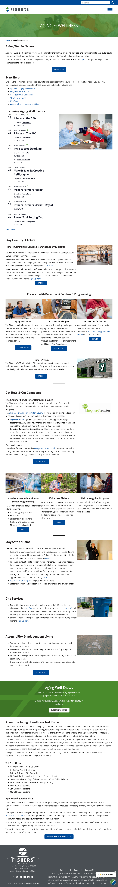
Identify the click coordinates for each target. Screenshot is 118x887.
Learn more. (49, 265)
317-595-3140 (65, 608)
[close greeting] (115, 872)
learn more (41, 461)
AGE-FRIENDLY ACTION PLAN (59, 836)
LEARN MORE (23, 347)
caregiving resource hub (44, 448)
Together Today (17, 419)
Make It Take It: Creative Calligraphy (29, 172)
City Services (15, 101)
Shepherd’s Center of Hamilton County (26, 412)
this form (29, 608)
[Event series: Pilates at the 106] (27, 115)
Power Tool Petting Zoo (28, 217)
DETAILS (41, 283)
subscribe (59, 69)
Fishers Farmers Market (28, 190)
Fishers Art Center (28, 179)
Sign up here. (23, 620)
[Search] (113, 3)
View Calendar (11, 230)
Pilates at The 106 (25, 133)
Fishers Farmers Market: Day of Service (33, 207)
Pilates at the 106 (25, 118)
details (94, 339)
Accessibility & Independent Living (25, 104)
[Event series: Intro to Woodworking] (27, 145)
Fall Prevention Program (20, 580)
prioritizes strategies (15, 815)
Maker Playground (23, 159)
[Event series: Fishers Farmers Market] (27, 186)
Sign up (84, 59)
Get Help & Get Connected (21, 94)
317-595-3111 (25, 868)
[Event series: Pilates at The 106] (27, 130)
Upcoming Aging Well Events (22, 88)
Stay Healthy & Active (19, 91)
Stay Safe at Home (18, 98)
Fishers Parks (26, 122)
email (47, 558)
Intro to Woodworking (28, 149)
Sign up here (35, 278)
